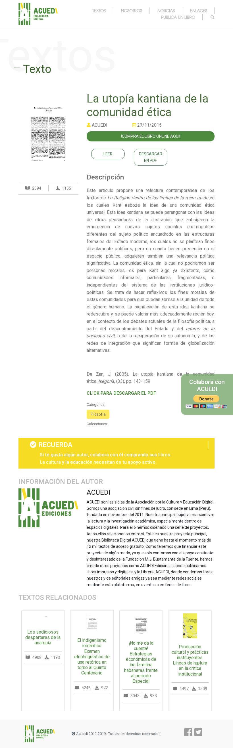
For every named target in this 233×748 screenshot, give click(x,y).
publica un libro (178, 17)
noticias (166, 10)
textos (99, 10)
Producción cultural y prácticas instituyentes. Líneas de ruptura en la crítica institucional (190, 660)
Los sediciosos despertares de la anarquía (43, 637)
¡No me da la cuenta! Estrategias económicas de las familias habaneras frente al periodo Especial (141, 662)
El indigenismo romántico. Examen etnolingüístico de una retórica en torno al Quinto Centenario (92, 657)
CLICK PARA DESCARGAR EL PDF (121, 393)
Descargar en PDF (150, 157)
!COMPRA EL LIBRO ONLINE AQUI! (150, 136)
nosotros (131, 10)
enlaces (198, 10)
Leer (108, 154)
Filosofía (98, 414)
